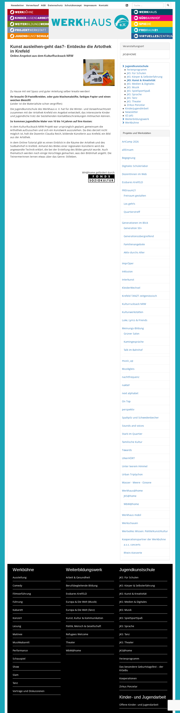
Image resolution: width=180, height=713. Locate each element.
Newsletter (17, 5)
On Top (126, 401)
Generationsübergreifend (139, 236)
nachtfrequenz (130, 377)
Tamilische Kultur (132, 442)
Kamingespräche (134, 341)
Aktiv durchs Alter (134, 252)
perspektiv (128, 409)
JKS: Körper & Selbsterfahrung (144, 76)
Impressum (90, 5)
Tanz (15, 683)
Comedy (17, 585)
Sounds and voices (133, 425)
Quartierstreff (132, 211)
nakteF (126, 385)
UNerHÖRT (128, 458)
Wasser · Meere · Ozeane (136, 482)
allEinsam (127, 149)
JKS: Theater (134, 101)
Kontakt (103, 5)
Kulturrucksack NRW (134, 304)
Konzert (17, 618)
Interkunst (128, 279)
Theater (70, 642)
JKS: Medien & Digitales (140, 83)
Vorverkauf (32, 5)
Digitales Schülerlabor (135, 166)
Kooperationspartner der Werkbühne (144, 539)
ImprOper (128, 263)
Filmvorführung (22, 593)
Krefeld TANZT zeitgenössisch (139, 295)
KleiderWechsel (131, 287)
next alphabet (130, 393)
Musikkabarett (21, 642)
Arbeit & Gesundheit (78, 577)
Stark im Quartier (132, 433)
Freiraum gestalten (135, 195)
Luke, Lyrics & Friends (134, 320)
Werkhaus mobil (131, 515)
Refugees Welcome (77, 634)
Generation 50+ (133, 228)
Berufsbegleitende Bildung (82, 585)
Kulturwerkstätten (132, 312)
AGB (43, 5)
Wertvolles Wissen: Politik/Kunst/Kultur (145, 531)
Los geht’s (129, 203)
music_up (127, 360)
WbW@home (131, 504)
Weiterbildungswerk (137, 119)
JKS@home (130, 496)
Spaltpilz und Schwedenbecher (140, 417)
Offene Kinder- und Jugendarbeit (138, 704)
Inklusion (127, 271)
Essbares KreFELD (132, 182)
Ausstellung (20, 577)
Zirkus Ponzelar (136, 105)
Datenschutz (55, 5)
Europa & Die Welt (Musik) (81, 601)
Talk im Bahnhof (133, 349)
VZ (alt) (129, 115)
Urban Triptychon (132, 474)
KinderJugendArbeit (137, 108)
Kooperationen (128, 678)
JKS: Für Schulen (136, 73)
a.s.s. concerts (132, 544)
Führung (18, 601)
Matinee (17, 634)
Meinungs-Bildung (133, 328)
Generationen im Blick (135, 222)
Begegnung (128, 158)
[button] (123, 66)
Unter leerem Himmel (134, 466)
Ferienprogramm (137, 69)
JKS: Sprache (134, 94)
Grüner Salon (131, 333)
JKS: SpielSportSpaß (138, 90)
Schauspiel (19, 658)
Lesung (17, 626)
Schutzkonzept (73, 5)
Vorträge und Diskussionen (28, 691)
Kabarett (18, 610)
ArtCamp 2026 (130, 141)
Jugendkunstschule (136, 66)
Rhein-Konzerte (133, 552)
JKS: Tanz (132, 98)
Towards (127, 450)
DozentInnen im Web (134, 174)
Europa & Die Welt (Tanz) (80, 610)
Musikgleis (128, 369)
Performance (20, 650)
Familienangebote (134, 244)
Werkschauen (130, 523)
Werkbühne (132, 122)
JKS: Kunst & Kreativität (141, 80)
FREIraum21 (129, 190)
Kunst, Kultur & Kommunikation (84, 618)
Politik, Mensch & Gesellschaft (83, 626)
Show (16, 666)
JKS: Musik (133, 87)
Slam (15, 674)
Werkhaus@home (132, 490)
